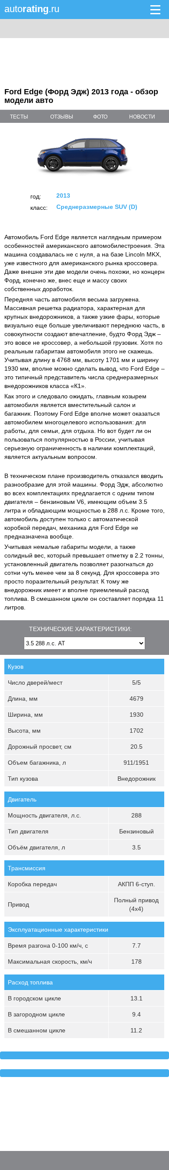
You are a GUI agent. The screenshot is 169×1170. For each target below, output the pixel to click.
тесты (19, 117)
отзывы (61, 117)
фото (100, 117)
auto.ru (31, 8)
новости (142, 117)
